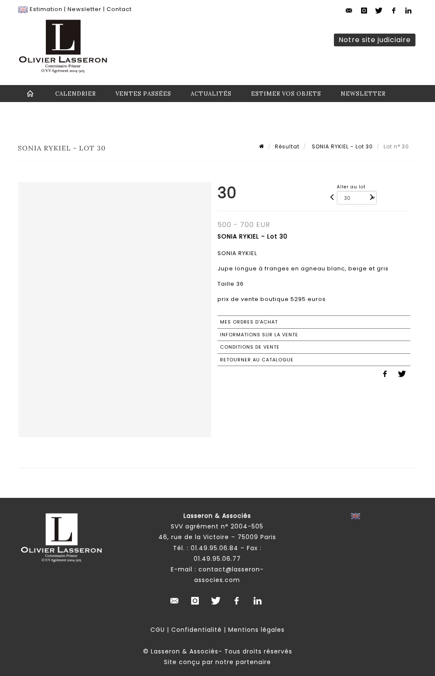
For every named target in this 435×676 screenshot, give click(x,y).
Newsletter (85, 9)
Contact (119, 9)
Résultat (287, 146)
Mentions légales (256, 629)
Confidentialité (196, 629)
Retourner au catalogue (257, 359)
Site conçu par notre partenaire (217, 662)
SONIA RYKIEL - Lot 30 (341, 146)
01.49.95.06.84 (214, 548)
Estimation (46, 9)
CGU (157, 629)
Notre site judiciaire (375, 40)
